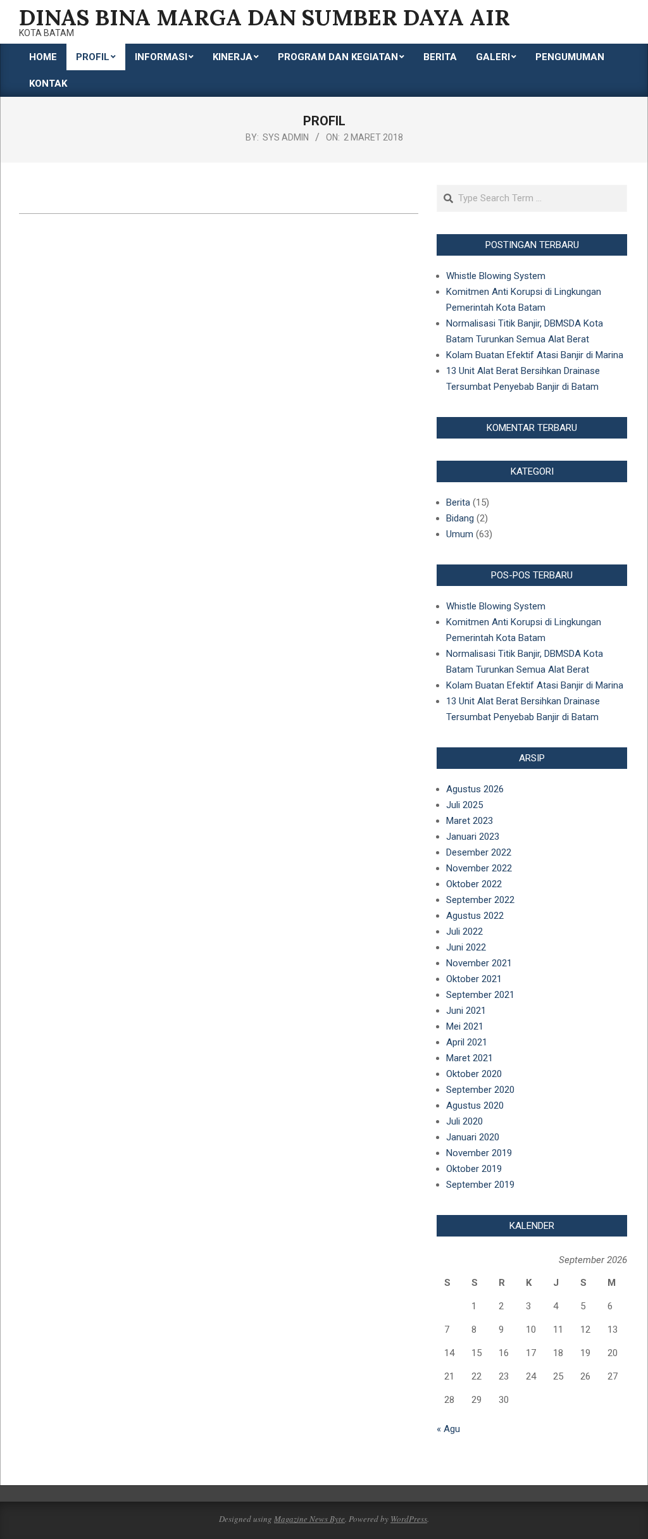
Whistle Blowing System (495, 276)
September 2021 (480, 994)
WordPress (408, 1518)
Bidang (460, 518)
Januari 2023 (472, 836)
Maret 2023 (469, 820)
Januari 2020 (472, 1137)
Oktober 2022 (474, 884)
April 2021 (466, 1042)
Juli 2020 (464, 1121)
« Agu (448, 1429)
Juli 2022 (464, 931)
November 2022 (479, 868)
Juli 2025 (464, 805)
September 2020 (480, 1089)
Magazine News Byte (309, 1518)
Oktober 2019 (474, 1168)
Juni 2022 (466, 947)
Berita (458, 502)
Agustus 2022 (475, 915)
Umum (459, 534)
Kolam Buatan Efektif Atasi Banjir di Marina (534, 355)
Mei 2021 (464, 1026)
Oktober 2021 (474, 979)
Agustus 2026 (475, 789)
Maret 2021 (469, 1058)
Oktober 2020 (474, 1074)
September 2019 (480, 1184)
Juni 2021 (466, 1010)
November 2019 (479, 1153)
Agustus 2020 (475, 1105)
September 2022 (480, 900)
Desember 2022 (478, 852)
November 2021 (479, 963)
